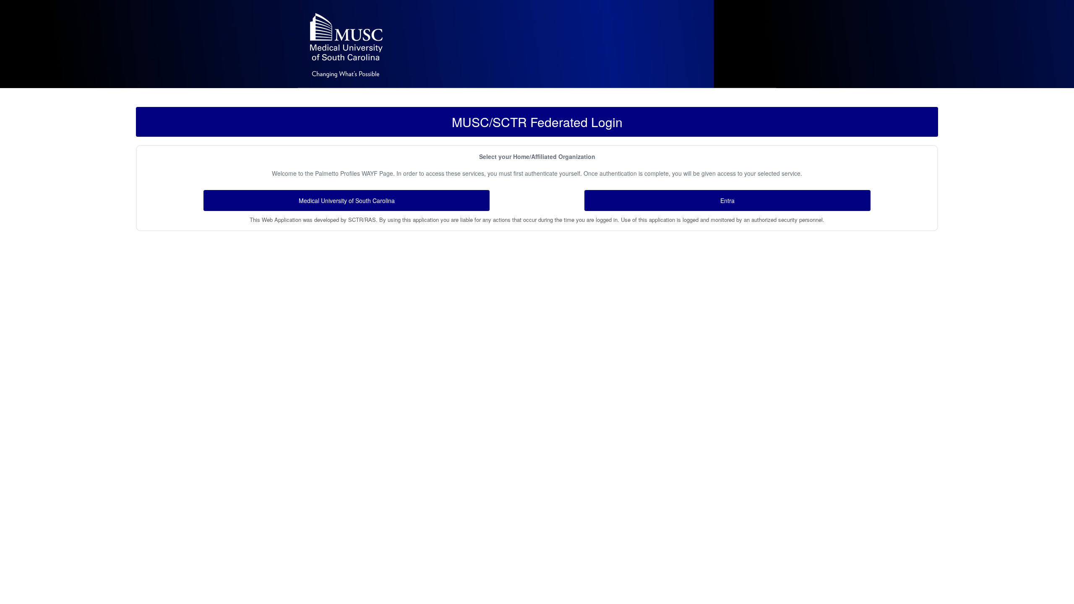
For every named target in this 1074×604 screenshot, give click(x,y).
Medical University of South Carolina (347, 200)
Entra (727, 200)
